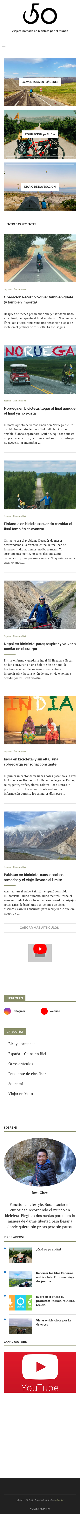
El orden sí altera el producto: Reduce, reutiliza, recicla (55, 1301)
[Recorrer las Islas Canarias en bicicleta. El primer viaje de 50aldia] (20, 1279)
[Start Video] (40, 953)
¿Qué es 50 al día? (48, 1249)
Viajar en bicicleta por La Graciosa (53, 1322)
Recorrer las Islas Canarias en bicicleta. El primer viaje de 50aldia (55, 1277)
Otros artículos (20, 1063)
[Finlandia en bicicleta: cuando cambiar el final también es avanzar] (40, 484)
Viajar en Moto (20, 1093)
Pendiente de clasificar (27, 1073)
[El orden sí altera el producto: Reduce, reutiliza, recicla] (20, 1302)
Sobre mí (15, 1083)
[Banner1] (40, 1372)
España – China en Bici (27, 1053)
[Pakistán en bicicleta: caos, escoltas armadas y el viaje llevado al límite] (40, 835)
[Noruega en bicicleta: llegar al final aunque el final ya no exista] (40, 369)
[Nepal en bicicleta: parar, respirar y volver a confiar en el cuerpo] (40, 605)
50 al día (59, 1499)
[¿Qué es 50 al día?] (20, 1255)
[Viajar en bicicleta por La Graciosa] (20, 1326)
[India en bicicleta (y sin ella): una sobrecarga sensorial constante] (40, 720)
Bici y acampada (22, 1043)
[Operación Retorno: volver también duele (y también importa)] (40, 258)
